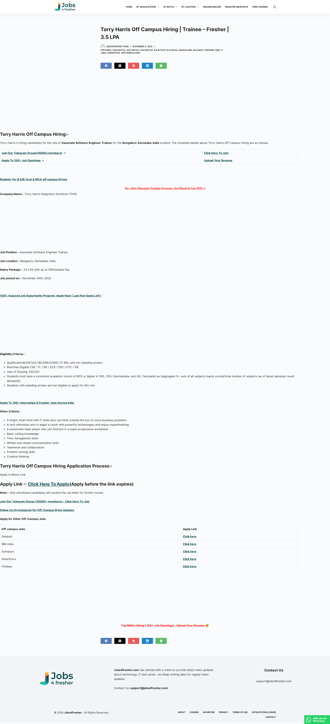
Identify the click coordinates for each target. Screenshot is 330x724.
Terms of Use (240, 712)
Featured (106, 50)
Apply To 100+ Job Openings (21, 160)
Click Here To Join (216, 153)
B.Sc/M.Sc (172, 50)
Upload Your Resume (218, 160)
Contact (271, 717)
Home (129, 7)
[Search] (274, 7)
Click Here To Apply (48, 484)
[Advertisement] (165, 101)
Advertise (209, 712)
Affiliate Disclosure (264, 712)
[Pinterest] (133, 66)
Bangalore (185, 50)
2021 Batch (132, 50)
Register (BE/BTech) (236, 7)
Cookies (194, 712)
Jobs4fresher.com (126, 670)
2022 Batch (146, 50)
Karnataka (113, 53)
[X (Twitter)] (119, 66)
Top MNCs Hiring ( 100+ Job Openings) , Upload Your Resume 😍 (165, 625)
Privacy (223, 712)
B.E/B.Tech (160, 50)
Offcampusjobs (130, 53)
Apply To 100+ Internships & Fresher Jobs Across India (37, 402)
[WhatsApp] (161, 66)
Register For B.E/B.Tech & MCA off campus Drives (33, 179)
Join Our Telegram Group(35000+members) (32, 153)
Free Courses (260, 7)
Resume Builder (212, 7)
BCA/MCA (198, 50)
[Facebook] (106, 66)
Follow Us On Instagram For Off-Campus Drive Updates (37, 510)
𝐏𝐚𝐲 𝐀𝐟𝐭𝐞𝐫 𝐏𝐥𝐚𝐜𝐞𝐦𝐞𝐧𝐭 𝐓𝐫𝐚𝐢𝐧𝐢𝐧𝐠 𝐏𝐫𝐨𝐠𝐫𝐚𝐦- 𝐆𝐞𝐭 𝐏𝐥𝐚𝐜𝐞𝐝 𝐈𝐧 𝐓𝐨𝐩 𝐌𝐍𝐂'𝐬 (165, 188)
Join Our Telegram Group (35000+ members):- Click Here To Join (45, 501)
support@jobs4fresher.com (274, 681)
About (181, 712)
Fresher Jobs (212, 50)
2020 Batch (118, 50)
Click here (189, 551)
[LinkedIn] (147, 66)
